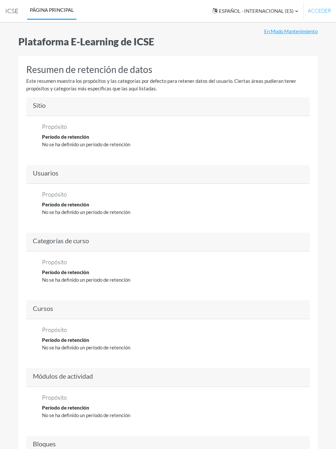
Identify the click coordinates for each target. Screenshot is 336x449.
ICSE (11, 11)
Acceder (319, 11)
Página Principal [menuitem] (52, 10)
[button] (255, 11)
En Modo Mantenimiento (291, 31)
